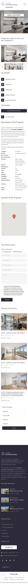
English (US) (5, 567)
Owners (4, 530)
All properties (5, 536)
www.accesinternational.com (10, 555)
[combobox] (14, 411)
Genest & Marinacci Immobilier (9, 461)
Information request (14, 111)
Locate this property (10, 100)
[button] (14, 217)
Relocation (5, 533)
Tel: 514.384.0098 (9, 117)
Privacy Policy (14, 574)
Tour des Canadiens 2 (17, 129)
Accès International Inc (11, 582)
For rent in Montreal (7, 527)
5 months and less (17, 252)
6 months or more (7, 252)
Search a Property (14, 22)
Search (14, 428)
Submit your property (14, 15)
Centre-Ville (11, 24)
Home (5, 22)
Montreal (23, 22)
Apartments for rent (7, 524)
